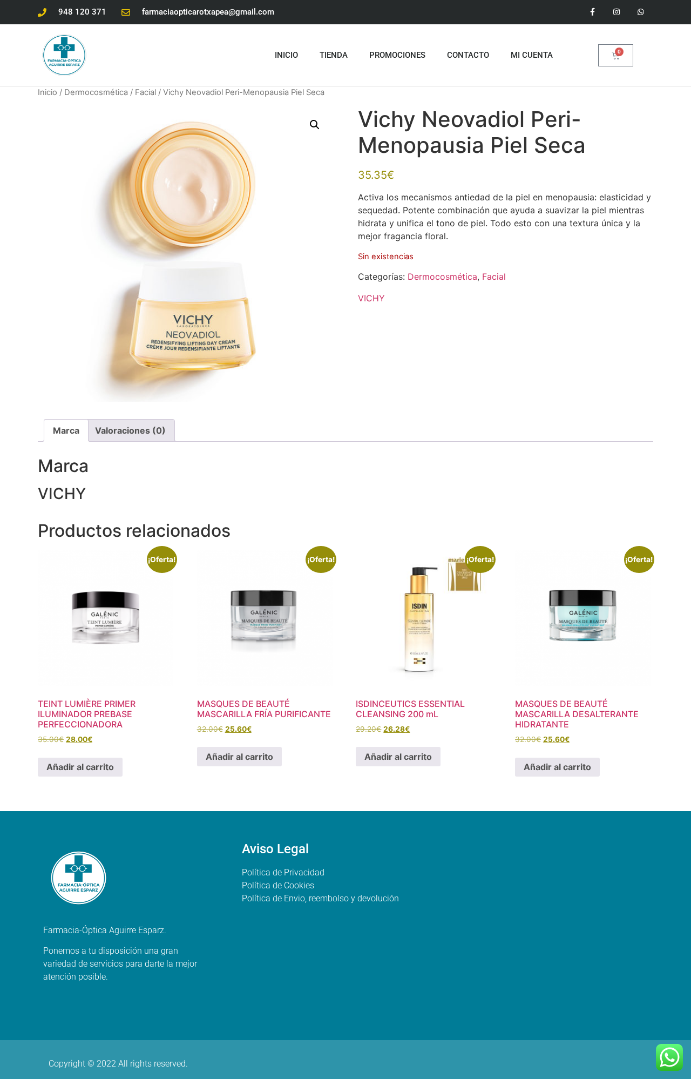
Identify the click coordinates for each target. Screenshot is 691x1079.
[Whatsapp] (641, 12)
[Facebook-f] (592, 12)
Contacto (468, 55)
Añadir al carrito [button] (80, 766)
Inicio (286, 55)
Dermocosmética (96, 92)
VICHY (371, 298)
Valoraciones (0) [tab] (130, 430)
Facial (145, 92)
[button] (314, 124)
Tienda (334, 55)
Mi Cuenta (532, 55)
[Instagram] (617, 12)
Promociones (397, 55)
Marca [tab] (66, 430)
